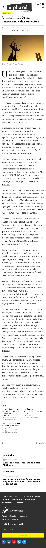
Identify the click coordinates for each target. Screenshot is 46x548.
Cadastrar (23, 535)
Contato (19, 503)
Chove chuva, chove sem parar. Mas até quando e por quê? (11, 426)
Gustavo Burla (25, 28)
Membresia (17, 499)
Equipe (6, 499)
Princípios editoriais (31, 496)
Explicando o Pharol (10, 496)
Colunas (6, 13)
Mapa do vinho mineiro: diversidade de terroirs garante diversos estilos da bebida (10, 412)
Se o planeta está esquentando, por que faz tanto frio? (32, 411)
